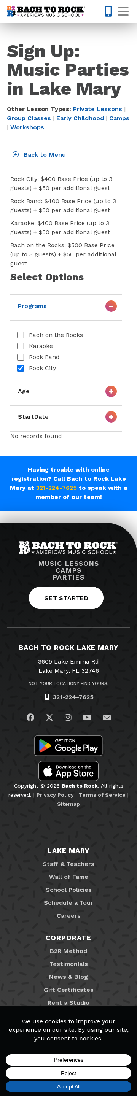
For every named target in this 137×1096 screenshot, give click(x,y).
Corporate (68, 938)
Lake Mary (68, 851)
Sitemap (68, 804)
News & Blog (68, 976)
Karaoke (41, 345)
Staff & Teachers (68, 863)
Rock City (42, 368)
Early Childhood (80, 118)
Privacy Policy (55, 795)
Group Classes (29, 118)
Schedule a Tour (68, 902)
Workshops (27, 127)
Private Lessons (97, 109)
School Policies (69, 889)
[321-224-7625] (104, 11)
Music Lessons (68, 563)
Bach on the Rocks (56, 334)
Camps (119, 118)
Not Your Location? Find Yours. (68, 683)
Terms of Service (102, 795)
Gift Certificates (69, 989)
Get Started (66, 598)
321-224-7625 (56, 487)
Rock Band (44, 357)
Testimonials (68, 963)
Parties (68, 577)
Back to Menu (44, 154)
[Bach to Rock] (46, 11)
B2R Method (68, 951)
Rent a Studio (68, 1002)
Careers (69, 915)
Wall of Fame (68, 876)
